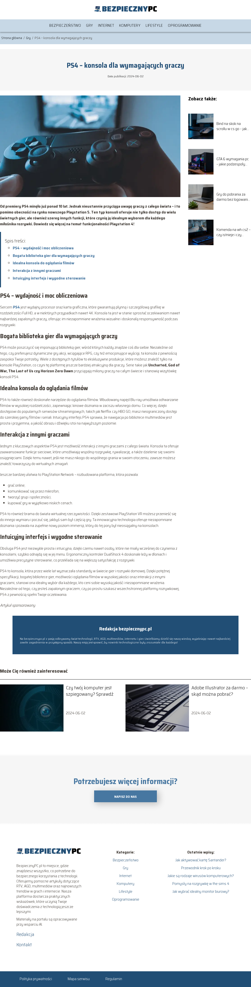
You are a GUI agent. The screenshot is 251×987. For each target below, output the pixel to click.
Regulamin (113, 979)
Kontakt (24, 944)
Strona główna (12, 37)
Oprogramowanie (185, 25)
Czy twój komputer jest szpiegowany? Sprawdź (89, 690)
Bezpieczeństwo (65, 25)
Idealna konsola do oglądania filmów (43, 263)
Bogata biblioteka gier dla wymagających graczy (54, 256)
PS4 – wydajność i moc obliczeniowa (43, 248)
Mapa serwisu (79, 979)
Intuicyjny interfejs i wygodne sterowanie (49, 278)
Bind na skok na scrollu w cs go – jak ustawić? (231, 126)
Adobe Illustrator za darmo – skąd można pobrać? (219, 690)
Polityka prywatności (36, 979)
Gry (89, 25)
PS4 (16, 307)
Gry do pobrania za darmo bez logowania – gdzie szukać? (233, 197)
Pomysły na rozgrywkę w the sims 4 (200, 883)
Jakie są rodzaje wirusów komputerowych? (201, 876)
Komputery (130, 25)
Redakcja (25, 934)
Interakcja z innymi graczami (37, 270)
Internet (106, 25)
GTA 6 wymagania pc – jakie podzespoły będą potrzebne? (232, 162)
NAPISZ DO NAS (125, 796)
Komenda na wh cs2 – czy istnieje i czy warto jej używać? (233, 232)
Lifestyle (154, 25)
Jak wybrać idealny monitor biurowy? (201, 891)
